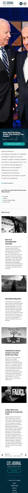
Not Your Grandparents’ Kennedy (11, 242)
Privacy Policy (14, 478)
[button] (21, 3)
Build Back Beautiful (13, 299)
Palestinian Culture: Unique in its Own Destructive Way (13, 353)
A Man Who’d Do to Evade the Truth (13, 412)
